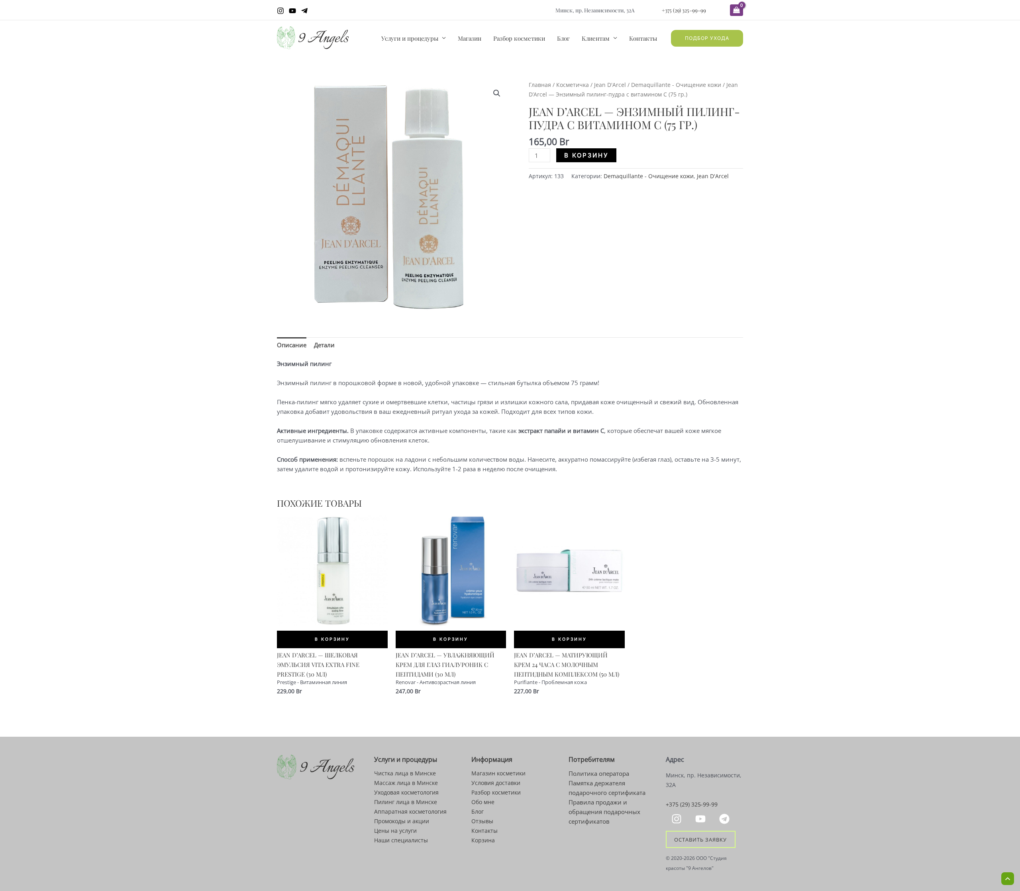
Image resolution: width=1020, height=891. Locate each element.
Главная (540, 85)
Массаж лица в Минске (406, 783)
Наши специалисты (401, 840)
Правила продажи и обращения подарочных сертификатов (604, 811)
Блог (563, 38)
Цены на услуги (395, 830)
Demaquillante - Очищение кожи (676, 85)
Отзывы (482, 821)
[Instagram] (280, 10)
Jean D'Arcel (610, 85)
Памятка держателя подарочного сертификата (607, 788)
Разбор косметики (519, 38)
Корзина (483, 840)
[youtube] (701, 818)
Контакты (643, 38)
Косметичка (572, 85)
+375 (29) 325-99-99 (684, 10)
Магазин (469, 38)
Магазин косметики (498, 773)
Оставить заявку (700, 839)
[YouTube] (292, 10)
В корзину (586, 155)
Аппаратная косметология (410, 811)
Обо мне (482, 802)
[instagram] (678, 818)
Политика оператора (599, 773)
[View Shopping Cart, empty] (736, 10)
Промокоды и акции (401, 821)
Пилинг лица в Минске (405, 802)
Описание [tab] (291, 345)
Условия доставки (495, 783)
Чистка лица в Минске (405, 773)
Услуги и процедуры (409, 38)
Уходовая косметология (406, 792)
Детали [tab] (324, 345)
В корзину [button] (332, 639)
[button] (707, 38)
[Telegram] (304, 10)
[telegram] (725, 818)
